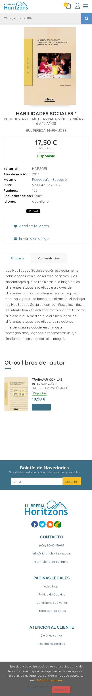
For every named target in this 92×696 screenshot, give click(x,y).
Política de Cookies (51, 594)
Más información (49, 680)
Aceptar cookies (36, 689)
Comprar (41, 407)
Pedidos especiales (51, 643)
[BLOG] (49, 524)
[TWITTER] (42, 524)
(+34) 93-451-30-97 (51, 545)
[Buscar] (86, 18)
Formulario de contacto (51, 561)
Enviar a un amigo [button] (33, 238)
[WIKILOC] (57, 524)
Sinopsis (17, 258)
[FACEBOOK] (34, 524)
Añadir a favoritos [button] (33, 226)
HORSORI (39, 168)
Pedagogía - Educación (50, 179)
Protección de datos (52, 610)
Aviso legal (51, 586)
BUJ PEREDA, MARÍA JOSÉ (46, 130)
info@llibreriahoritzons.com (51, 553)
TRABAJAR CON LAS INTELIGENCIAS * (47, 382)
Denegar (61, 689)
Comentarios (49, 258)
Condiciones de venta (51, 602)
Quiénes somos (52, 635)
